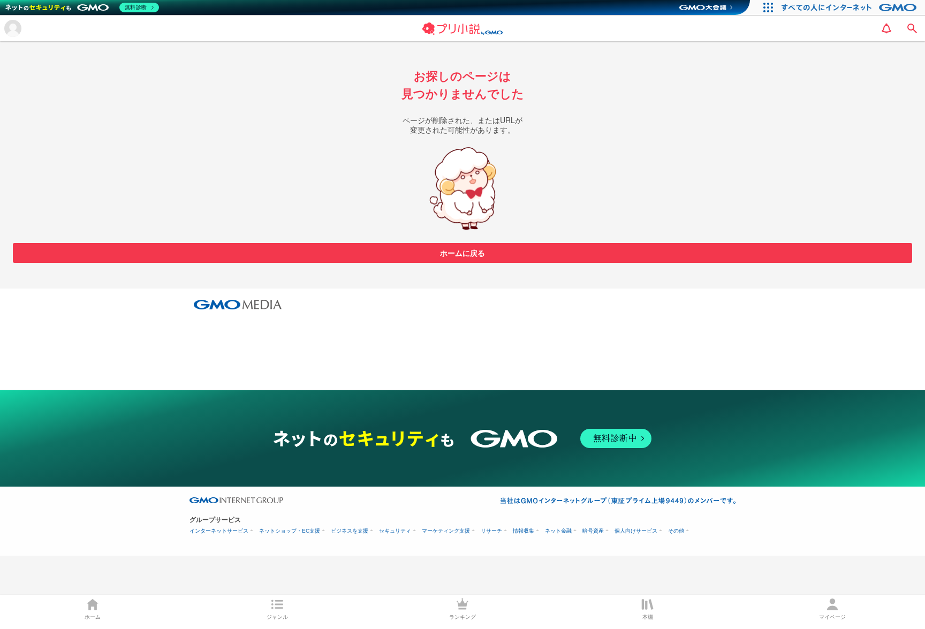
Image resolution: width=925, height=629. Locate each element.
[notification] (886, 28)
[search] (912, 28)
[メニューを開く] (12, 28)
